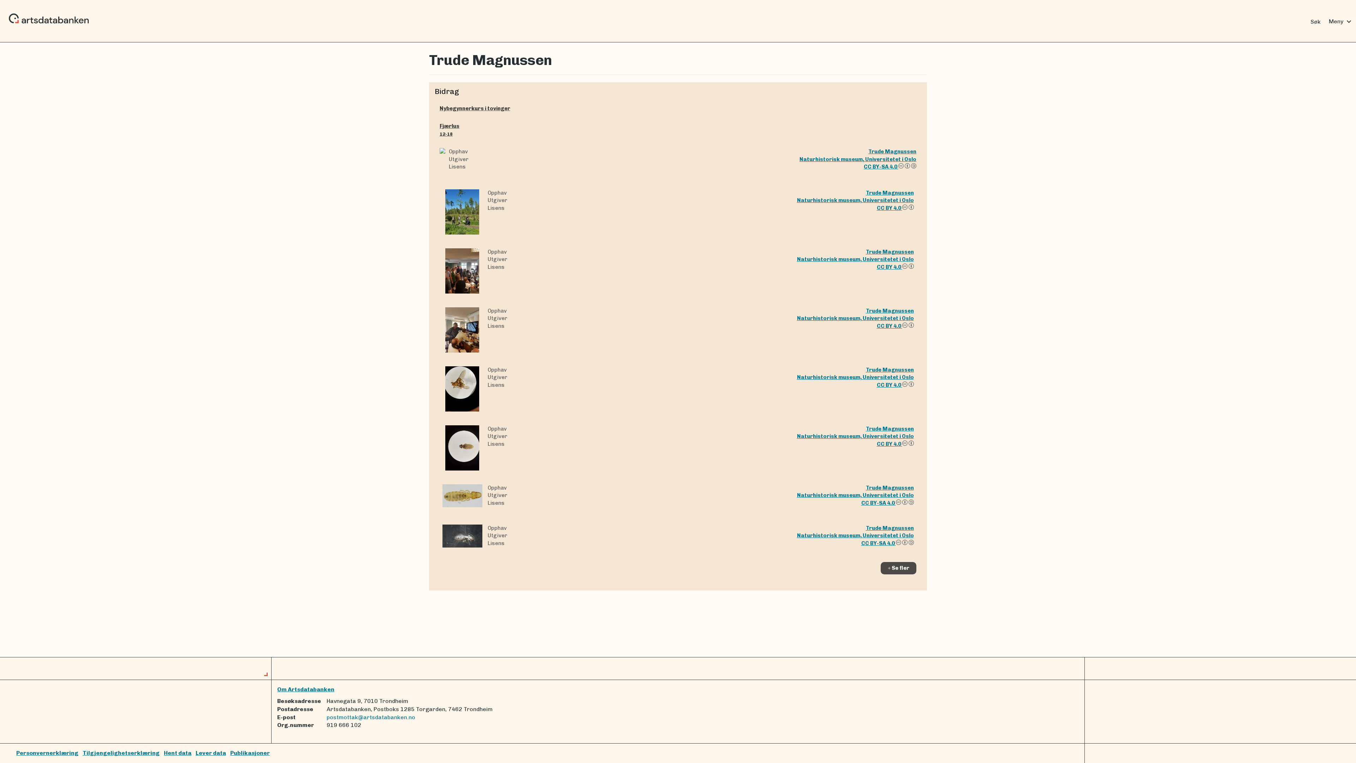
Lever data (211, 753)
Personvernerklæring (47, 753)
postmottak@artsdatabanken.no (371, 717)
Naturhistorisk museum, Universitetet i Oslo (857, 159)
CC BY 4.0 (889, 208)
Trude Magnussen (892, 151)
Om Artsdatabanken (305, 689)
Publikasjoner (250, 753)
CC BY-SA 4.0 (881, 167)
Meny (1341, 21)
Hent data (177, 753)
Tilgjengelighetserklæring (121, 753)
